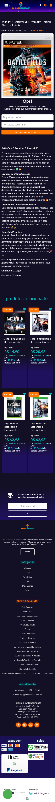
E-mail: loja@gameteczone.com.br (27, 694)
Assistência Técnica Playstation (27, 647)
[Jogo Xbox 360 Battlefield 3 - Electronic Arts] (14, 432)
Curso (27, 590)
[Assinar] (27, 513)
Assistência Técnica (27, 642)
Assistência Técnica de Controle (27, 660)
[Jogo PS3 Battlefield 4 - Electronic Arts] (40, 347)
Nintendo (27, 568)
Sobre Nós (27, 611)
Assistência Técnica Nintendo (27, 656)
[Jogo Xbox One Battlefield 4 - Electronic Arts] (40, 432)
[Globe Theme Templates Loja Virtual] (14, 791)
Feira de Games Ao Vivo (27, 664)
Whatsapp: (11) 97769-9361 (27, 690)
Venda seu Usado (27, 625)
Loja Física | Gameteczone (27, 616)
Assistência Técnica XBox (27, 651)
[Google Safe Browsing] (35, 756)
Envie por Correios (27, 638)
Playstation (27, 577)
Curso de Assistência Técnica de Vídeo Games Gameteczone (27, 673)
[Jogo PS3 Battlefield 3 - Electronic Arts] (14, 347)
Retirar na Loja (27, 620)
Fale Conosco (27, 607)
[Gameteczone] (19, 5)
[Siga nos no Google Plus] (24, 725)
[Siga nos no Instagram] (36, 725)
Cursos (28, 629)
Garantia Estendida (27, 669)
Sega (28, 572)
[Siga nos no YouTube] (30, 725)
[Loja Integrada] (39, 791)
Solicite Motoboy (28, 633)
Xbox (27, 581)
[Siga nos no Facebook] (18, 725)
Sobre (27, 551)
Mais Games (27, 586)
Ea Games (10, 30)
